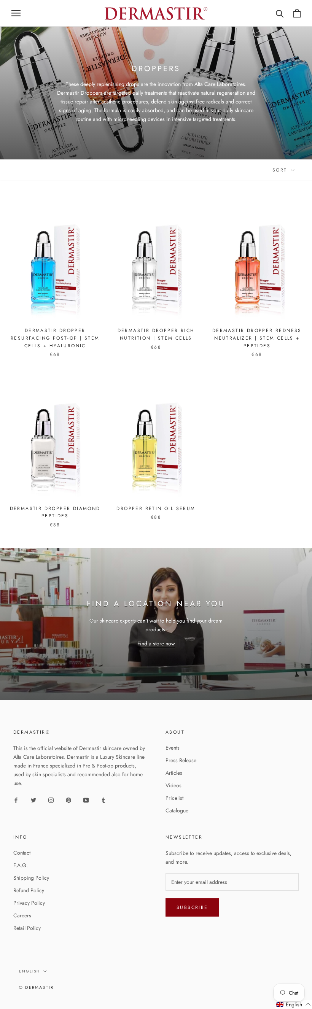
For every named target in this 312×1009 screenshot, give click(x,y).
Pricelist (174, 798)
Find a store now (156, 643)
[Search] (280, 13)
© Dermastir (36, 987)
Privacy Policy (29, 903)
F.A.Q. (20, 865)
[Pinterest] (68, 799)
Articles (174, 773)
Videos (173, 785)
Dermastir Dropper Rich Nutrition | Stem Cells (156, 334)
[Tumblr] (103, 799)
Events (173, 748)
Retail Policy (27, 928)
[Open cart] (297, 13)
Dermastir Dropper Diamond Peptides (55, 512)
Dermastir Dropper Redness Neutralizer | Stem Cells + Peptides (257, 338)
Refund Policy (28, 890)
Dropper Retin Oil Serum (155, 508)
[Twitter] (33, 799)
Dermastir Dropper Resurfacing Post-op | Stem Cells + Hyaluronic (55, 338)
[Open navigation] (16, 13)
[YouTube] (86, 799)
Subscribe (192, 907)
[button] (293, 1004)
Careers (22, 915)
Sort (281, 170)
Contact (21, 852)
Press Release (181, 760)
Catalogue (177, 810)
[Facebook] (16, 799)
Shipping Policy (31, 878)
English (29, 971)
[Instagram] (51, 799)
